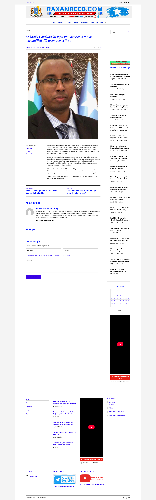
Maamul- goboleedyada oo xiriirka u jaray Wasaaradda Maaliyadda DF (41, 191)
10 (111, 298)
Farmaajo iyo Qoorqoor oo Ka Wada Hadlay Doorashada (63, 444)
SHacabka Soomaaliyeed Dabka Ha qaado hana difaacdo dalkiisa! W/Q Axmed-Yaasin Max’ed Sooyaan (119, 188)
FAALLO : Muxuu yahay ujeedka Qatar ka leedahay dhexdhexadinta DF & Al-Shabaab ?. (119, 219)
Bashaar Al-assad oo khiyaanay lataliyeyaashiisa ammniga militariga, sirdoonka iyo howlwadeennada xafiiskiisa (120, 137)
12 (117, 298)
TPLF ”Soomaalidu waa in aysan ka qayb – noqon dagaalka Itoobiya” (82, 191)
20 (120, 300)
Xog (27, 414)
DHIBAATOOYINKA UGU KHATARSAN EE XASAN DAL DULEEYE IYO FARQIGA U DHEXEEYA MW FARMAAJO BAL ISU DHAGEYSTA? (120, 127)
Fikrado (28, 403)
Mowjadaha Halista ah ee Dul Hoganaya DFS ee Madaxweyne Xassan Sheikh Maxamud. (120, 199)
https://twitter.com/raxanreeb (64, 486)
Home (27, 399)
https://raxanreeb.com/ (116, 412)
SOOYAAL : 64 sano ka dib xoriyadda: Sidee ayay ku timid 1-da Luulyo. (119, 209)
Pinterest (29, 154)
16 (128, 298)
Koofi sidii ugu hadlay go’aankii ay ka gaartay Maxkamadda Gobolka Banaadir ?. (118, 270)
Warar (28, 31)
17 (111, 300)
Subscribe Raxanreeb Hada (121, 377)
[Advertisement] (119, 49)
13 (120, 298)
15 (126, 298)
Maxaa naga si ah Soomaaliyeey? (116, 250)
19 (117, 300)
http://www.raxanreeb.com (45, 220)
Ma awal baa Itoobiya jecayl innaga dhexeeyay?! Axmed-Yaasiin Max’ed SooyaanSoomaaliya (120, 106)
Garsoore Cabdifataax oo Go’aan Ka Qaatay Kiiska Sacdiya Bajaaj (64, 413)
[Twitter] (129, 498)
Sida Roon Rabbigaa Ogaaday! (117, 95)
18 (114, 300)
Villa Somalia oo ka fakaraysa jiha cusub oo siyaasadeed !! (120, 260)
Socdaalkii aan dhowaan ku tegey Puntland (119, 229)
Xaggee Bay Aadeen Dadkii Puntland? (119, 85)
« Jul (119, 310)
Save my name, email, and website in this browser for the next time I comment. (49, 255)
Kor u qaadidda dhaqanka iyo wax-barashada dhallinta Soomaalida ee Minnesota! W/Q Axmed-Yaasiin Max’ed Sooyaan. (120, 75)
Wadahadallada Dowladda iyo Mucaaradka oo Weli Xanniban (63, 423)
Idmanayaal (29, 406)
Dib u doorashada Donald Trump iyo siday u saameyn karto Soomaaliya (119, 157)
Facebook (29, 148)
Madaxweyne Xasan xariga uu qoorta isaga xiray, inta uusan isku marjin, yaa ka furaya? (119, 240)
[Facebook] (121, 498)
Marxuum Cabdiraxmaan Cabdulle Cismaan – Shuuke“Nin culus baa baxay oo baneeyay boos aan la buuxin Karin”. (120, 168)
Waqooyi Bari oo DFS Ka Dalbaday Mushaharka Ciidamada (64, 402)
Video (27, 410)
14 (123, 298)
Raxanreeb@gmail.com (117, 415)
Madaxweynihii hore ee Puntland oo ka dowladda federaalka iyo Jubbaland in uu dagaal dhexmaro (119, 147)
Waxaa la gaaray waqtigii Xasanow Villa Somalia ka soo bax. (119, 178)
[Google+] (123, 498)
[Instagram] (126, 498)
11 (114, 298)
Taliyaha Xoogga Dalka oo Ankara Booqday (64, 433)
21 (123, 300)
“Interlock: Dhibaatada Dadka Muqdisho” (118, 116)
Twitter (28, 151)
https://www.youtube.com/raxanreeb (92, 484)
